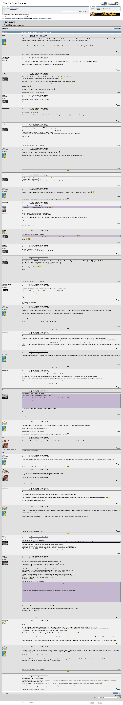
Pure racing (9, 24)
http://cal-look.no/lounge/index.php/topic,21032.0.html (35, 654)
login (14, 8)
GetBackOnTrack (6, 284)
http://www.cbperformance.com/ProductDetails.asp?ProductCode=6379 (39, 321)
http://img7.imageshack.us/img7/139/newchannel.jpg (34, 428)
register (17, 8)
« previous (116, 25)
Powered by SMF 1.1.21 (55, 702)
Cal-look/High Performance (12, 23)
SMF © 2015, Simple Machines (67, 702)
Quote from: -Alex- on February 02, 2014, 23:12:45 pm (33, 393)
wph (3, 536)
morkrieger (5, 332)
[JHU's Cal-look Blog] (3, 452)
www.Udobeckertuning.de (27, 416)
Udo (3, 389)
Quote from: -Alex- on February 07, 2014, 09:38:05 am (33, 540)
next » (120, 25)
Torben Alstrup (6, 57)
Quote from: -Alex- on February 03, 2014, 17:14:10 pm (33, 205)
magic (4, 73)
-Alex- (3, 35)
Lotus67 (98, 9)
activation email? (13, 9)
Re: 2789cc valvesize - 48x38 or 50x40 (38, 57)
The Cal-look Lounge (9, 21)
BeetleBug (5, 202)
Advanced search (33, 16)
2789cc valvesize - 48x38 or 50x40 (15, 25)
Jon (3, 437)
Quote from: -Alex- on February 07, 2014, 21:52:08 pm (33, 581)
